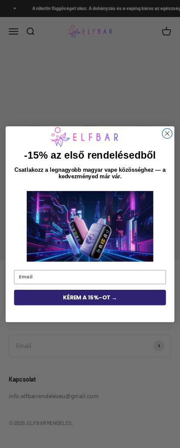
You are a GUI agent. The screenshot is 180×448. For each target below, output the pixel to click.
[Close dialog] (167, 133)
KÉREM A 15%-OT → (90, 297)
